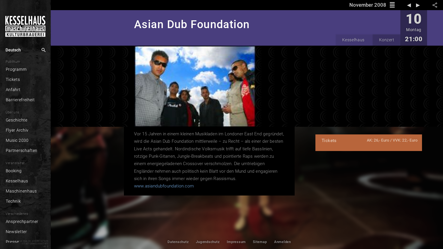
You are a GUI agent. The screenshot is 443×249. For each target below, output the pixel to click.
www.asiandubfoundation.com (164, 186)
